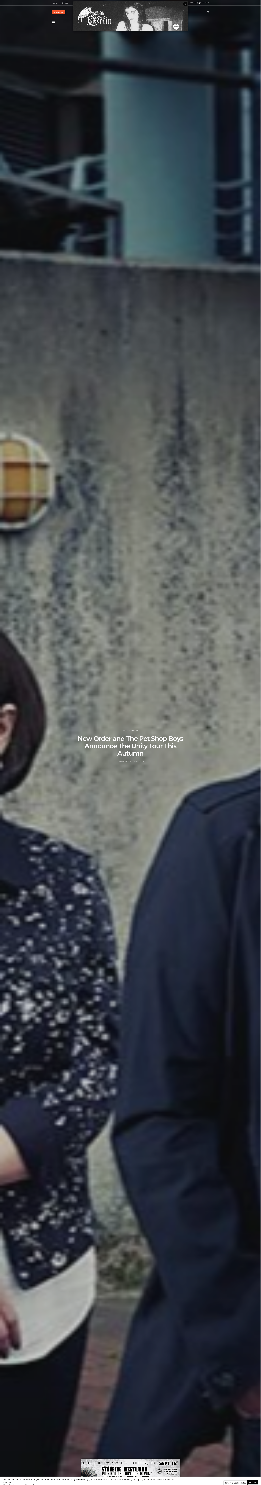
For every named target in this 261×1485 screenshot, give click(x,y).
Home (54, 3)
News (125, 730)
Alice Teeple (139, 761)
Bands (65, 3)
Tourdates (133, 730)
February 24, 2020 (124, 761)
